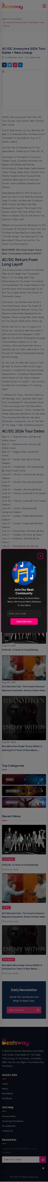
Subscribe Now (24, 621)
